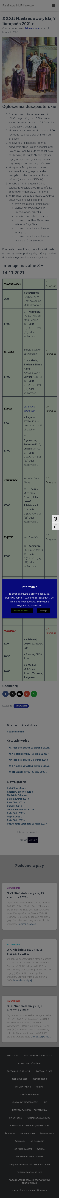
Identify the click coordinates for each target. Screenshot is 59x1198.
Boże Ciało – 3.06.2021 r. (19, 1071)
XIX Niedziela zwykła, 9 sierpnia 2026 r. (28, 760)
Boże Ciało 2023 (19, 1079)
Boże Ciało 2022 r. (16, 813)
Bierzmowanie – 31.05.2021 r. (38, 1056)
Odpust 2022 (15, 1118)
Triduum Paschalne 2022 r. (21, 809)
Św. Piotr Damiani (23, 1149)
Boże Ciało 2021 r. (16, 802)
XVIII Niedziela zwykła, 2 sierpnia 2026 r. (29, 766)
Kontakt (40, 1087)
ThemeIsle (42, 1190)
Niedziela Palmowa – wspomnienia (29, 1110)
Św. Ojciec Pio (37, 1141)
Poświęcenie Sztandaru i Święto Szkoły (29, 1126)
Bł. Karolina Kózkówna (29, 1063)
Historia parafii (23, 1087)
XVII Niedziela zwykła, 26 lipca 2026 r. (28, 772)
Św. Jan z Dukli (27, 1133)
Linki (45, 1102)
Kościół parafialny (16, 788)
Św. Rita (41, 1149)
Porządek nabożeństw (38, 1118)
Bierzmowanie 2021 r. (18, 799)
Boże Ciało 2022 (44, 1071)
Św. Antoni (10, 1133)
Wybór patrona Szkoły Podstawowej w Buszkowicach (29, 1181)
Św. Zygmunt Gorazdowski (29, 1157)
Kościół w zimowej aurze (20, 792)
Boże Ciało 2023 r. (16, 820)
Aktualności (21, 706)
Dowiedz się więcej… (28, 924)
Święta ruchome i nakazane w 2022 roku (29, 1165)
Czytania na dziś (15, 731)
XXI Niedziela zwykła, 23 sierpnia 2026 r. (29, 747)
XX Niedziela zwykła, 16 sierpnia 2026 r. (29, 754)
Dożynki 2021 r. (14, 806)
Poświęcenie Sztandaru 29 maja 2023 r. (27, 823)
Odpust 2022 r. (14, 816)
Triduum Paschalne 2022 (29, 1172)
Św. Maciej (20, 1141)
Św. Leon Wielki (47, 1133)
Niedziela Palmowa (17, 795)
